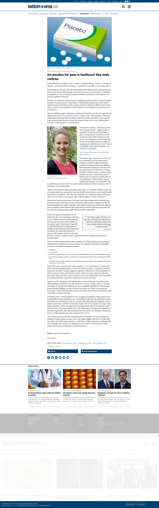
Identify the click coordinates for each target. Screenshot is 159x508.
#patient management (56, 406)
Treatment (84, 14)
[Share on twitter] (52, 357)
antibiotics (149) (71, 343)
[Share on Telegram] (63, 357)
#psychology (87, 406)
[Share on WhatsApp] (60, 357)
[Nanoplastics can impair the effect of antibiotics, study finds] (114, 379)
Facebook (80, 417)
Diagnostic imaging (48, 14)
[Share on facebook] (48, 357)
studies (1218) (54, 346)
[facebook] (125, 1)
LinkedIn (80, 423)
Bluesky (80, 421)
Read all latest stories (90, 351)
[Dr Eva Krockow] (62, 150)
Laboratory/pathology (68, 14)
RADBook (96, 1)
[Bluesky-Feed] (127, 1)
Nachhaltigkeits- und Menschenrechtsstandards (111, 423)
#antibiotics (32, 406)
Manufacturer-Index (59, 423)
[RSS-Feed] (129, 1)
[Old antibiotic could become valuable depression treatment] (79, 379)
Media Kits (103, 1)
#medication (39, 406)
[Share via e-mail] (67, 357)
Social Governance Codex (104, 424)
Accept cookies (141, 504)
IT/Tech (106, 14)
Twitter (80, 419)
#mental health (46, 406)
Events (109, 1)
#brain (74, 406)
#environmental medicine (113, 406)
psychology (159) (100, 343)
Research (114, 14)
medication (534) (85, 343)
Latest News (33, 14)
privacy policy (14, 505)
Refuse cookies (130, 504)
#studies (128, 406)
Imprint (99, 428)
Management (96, 14)
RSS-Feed (80, 424)
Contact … (53, 351)
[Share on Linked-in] (56, 357)
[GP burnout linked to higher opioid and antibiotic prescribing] (44, 379)
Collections (56, 417)
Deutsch (76, 1)
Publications (83, 1)
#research (93, 406)
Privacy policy (101, 426)
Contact (121, 1)
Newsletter (115, 1)
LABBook (90, 1)
